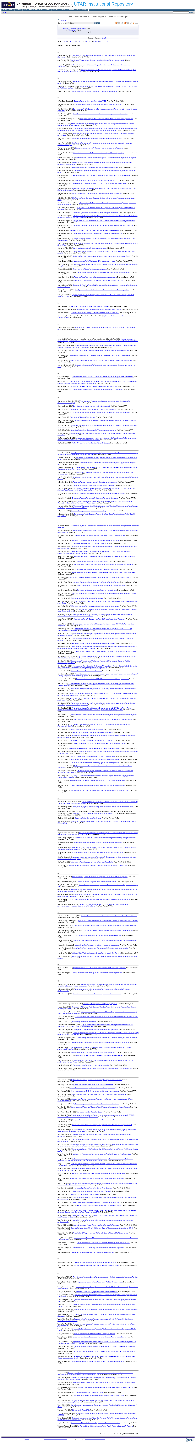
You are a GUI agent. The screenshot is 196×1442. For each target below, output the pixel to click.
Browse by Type (81, 10)
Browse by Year (21, 10)
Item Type (105, 38)
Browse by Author (67, 10)
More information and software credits (95, 1439)
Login (4, 12)
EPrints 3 (27, 1439)
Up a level (63, 20)
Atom (136, 23)
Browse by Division (52, 10)
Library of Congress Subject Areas (74, 28)
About (11, 10)
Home (5, 10)
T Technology (72, 30)
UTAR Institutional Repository (103, 3)
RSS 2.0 (120, 23)
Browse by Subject (35, 10)
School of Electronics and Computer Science (55, 1439)
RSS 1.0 (129, 23)
